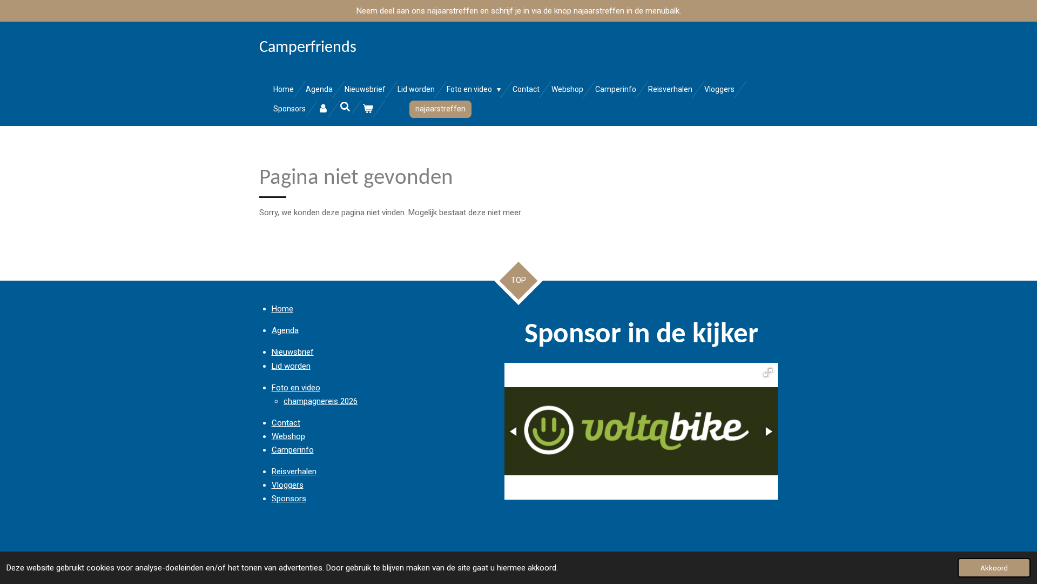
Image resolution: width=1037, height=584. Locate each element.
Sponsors (289, 498)
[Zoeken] (345, 107)
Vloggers (288, 485)
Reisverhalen (294, 471)
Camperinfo (293, 450)
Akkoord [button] (994, 567)
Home (282, 309)
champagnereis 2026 (321, 401)
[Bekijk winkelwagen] (367, 109)
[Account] (323, 109)
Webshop (288, 436)
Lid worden (291, 366)
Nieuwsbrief (293, 352)
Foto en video (296, 388)
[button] (768, 372)
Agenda (285, 330)
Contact (286, 423)
